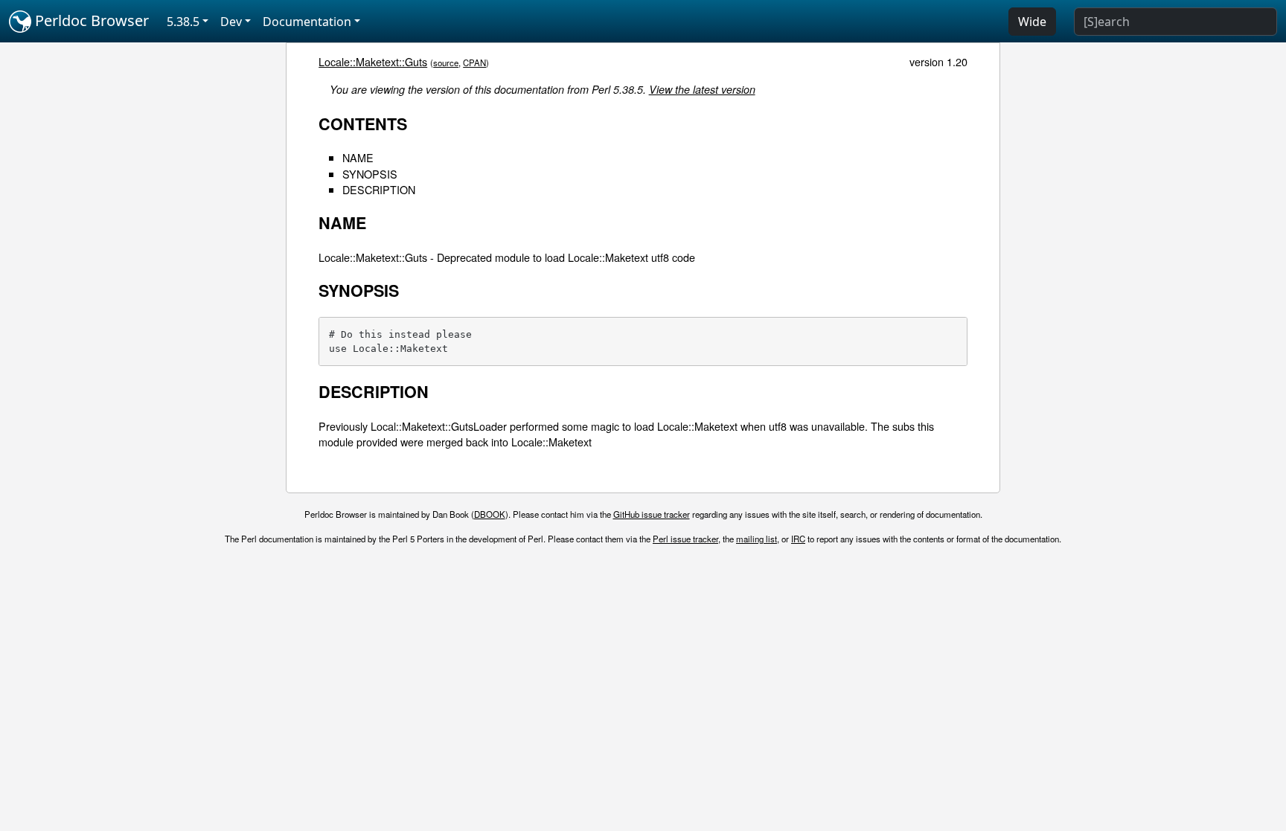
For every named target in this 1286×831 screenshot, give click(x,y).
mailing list (756, 539)
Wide (1032, 21)
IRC (798, 539)
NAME (358, 157)
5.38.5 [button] (183, 21)
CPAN (474, 62)
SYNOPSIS (369, 174)
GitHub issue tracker (651, 514)
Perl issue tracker (685, 539)
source (445, 62)
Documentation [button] (307, 21)
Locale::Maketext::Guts (373, 61)
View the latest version (702, 89)
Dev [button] (231, 21)
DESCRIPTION (378, 189)
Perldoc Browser (90, 20)
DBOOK (489, 514)
